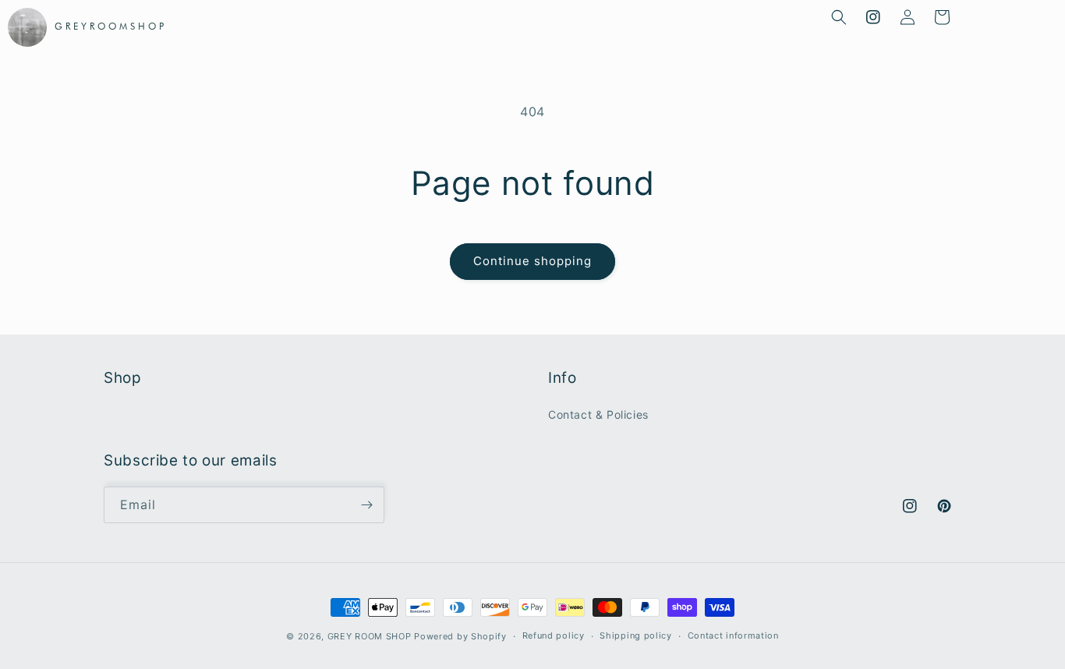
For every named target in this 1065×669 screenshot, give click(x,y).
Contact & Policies (598, 414)
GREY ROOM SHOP (369, 636)
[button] (839, 17)
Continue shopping (532, 260)
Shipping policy (636, 635)
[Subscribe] (366, 505)
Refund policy (553, 635)
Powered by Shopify (460, 636)
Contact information (733, 635)
